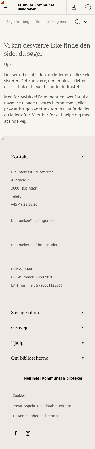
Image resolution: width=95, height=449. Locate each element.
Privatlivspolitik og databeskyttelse (42, 406)
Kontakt (19, 157)
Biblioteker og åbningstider (34, 245)
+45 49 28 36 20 (24, 204)
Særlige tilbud (26, 312)
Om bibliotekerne (29, 358)
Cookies (19, 395)
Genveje (20, 327)
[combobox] (47, 22)
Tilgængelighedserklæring (35, 416)
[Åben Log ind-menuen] (73, 7)
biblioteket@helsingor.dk (32, 220)
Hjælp (17, 343)
